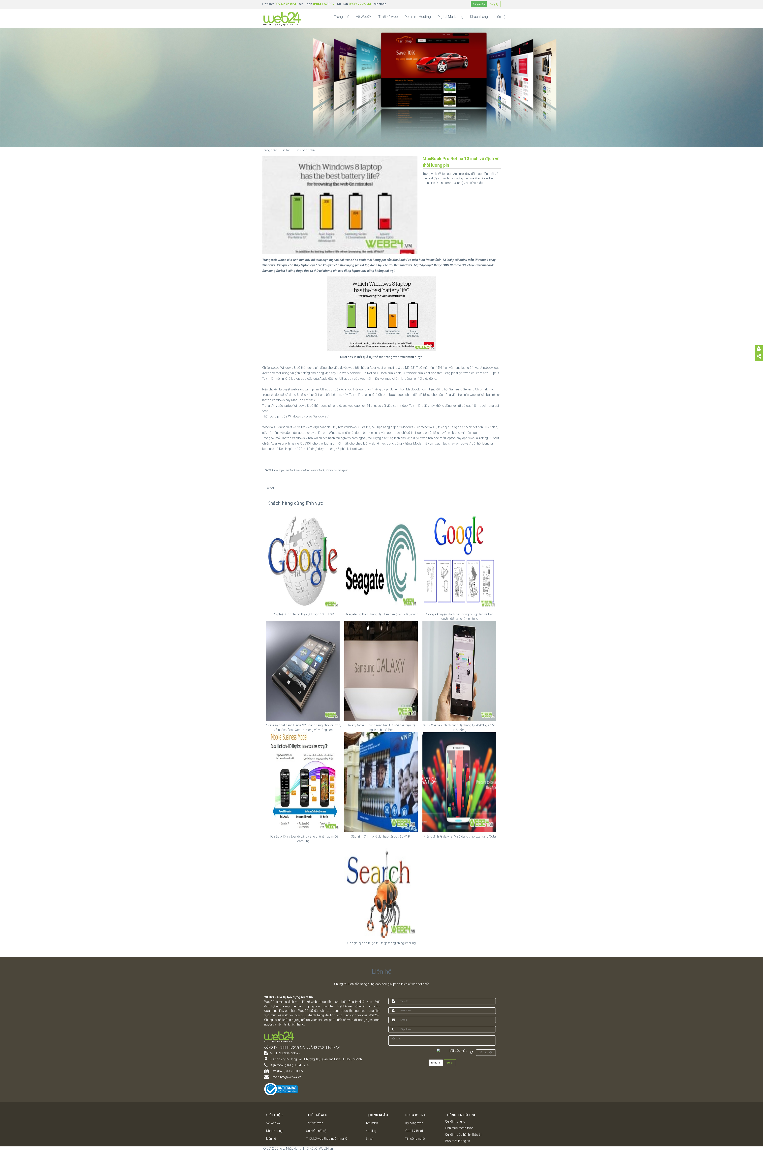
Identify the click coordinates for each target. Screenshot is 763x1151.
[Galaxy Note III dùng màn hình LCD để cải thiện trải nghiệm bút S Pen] (381, 671)
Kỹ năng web (414, 1123)
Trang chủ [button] (341, 17)
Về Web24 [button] (364, 17)
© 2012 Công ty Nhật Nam (281, 1148)
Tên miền (372, 1123)
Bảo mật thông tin (457, 1141)
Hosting (371, 1131)
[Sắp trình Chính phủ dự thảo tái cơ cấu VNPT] (381, 782)
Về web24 (273, 1123)
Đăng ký (494, 4)
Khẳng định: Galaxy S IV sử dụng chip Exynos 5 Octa (459, 836)
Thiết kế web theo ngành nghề (326, 1138)
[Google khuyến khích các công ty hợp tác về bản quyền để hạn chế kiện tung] (459, 559)
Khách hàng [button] (479, 17)
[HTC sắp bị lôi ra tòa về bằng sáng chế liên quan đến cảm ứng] (303, 782)
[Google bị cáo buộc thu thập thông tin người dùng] (381, 888)
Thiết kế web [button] (388, 17)
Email (369, 1138)
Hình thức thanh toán (459, 1128)
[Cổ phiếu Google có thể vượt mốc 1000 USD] (303, 559)
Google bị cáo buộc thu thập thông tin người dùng (381, 943)
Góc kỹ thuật (414, 1131)
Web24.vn (326, 1148)
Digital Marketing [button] (450, 17)
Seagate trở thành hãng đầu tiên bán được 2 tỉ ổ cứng (381, 614)
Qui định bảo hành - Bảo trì (463, 1134)
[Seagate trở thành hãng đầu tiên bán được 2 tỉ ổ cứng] (381, 559)
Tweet (269, 488)
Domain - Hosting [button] (417, 17)
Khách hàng (274, 1131)
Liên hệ (271, 1138)
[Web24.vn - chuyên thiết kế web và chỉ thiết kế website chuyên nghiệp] (282, 18)
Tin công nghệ (415, 1138)
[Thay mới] (471, 1052)
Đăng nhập (479, 4)
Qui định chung (455, 1121)
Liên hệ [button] (499, 17)
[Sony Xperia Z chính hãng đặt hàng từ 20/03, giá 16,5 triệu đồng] (459, 671)
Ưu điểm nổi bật (316, 1131)
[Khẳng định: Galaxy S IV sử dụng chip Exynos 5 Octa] (459, 782)
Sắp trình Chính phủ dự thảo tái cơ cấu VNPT (381, 836)
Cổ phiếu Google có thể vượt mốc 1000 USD (303, 614)
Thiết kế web (314, 1123)
